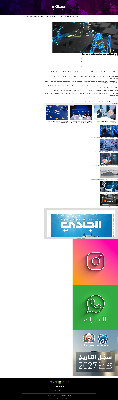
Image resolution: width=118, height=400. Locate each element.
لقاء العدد (46, 16)
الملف (31, 16)
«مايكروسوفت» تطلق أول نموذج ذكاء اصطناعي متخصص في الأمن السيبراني (103, 206)
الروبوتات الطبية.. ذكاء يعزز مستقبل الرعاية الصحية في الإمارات (106, 151)
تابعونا (74, 16)
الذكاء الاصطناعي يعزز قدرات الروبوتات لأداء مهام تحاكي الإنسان (106, 122)
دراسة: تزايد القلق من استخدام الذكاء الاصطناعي (108, 193)
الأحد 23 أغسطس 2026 (66, 16)
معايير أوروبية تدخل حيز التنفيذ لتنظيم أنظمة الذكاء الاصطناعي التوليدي (58, 122)
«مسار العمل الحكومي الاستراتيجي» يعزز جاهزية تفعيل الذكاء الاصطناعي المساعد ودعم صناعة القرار (81, 122)
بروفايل (35, 16)
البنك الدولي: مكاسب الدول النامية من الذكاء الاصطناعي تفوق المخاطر (104, 137)
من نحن (69, 395)
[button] (81, 58)
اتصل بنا (55, 395)
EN (79, 16)
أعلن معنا (50, 395)
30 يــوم (27, 16)
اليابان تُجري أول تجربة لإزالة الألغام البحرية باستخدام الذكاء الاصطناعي (104, 179)
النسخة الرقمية (81, 238)
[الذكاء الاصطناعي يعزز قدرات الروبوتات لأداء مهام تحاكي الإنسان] (105, 112)
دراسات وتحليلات (53, 16)
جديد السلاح (40, 16)
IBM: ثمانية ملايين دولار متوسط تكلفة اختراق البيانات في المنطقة (105, 165)
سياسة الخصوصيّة (62, 395)
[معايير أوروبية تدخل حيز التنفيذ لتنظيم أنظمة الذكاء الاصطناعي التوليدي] (57, 112)
